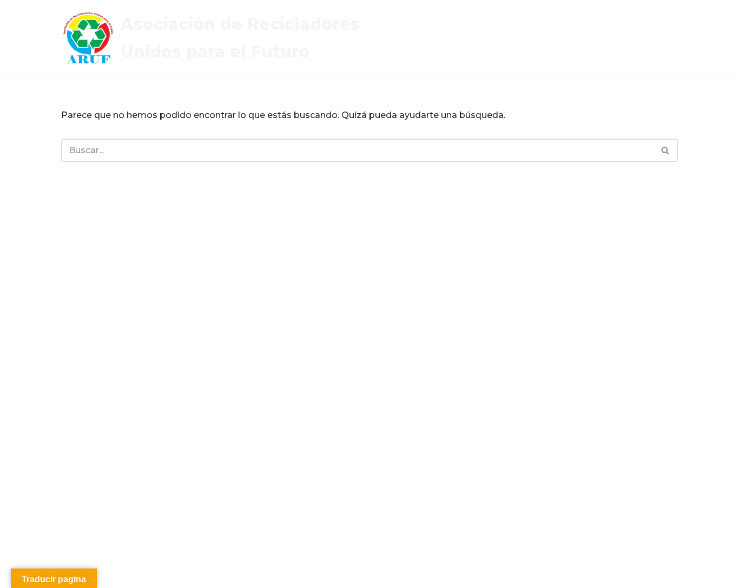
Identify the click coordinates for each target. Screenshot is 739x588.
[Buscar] (666, 150)
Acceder (614, 30)
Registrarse (460, 45)
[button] (490, 30)
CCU (575, 30)
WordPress (198, 574)
